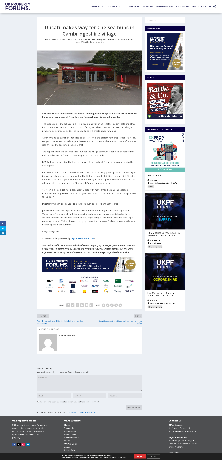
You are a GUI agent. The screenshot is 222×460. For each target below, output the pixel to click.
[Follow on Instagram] (23, 444)
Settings (153, 456)
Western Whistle (71, 438)
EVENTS (195, 6)
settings (123, 457)
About (67, 447)
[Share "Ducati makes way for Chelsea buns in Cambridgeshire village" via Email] (86, 305)
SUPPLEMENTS (182, 6)
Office (83, 42)
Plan (87, 42)
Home (67, 425)
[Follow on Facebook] (14, 444)
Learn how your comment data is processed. (83, 412)
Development (101, 39)
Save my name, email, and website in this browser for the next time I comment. (69, 402)
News (78, 42)
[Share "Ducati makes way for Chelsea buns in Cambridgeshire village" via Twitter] (72, 305)
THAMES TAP (148, 6)
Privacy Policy (70, 450)
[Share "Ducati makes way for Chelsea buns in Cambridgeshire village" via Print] (91, 305)
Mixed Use (129, 39)
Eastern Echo (112, 39)
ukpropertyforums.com (82, 238)
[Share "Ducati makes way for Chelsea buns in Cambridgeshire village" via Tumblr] (77, 305)
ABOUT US (206, 6)
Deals (93, 39)
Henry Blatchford (59, 39)
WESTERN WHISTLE (164, 6)
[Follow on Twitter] (19, 444)
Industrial (121, 39)
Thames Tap (69, 428)
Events (67, 441)
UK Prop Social (70, 444)
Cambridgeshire (84, 39)
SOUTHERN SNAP (131, 6)
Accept (139, 456)
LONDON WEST (114, 6)
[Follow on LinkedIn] (28, 444)
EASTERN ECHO (98, 6)
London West (70, 434)
